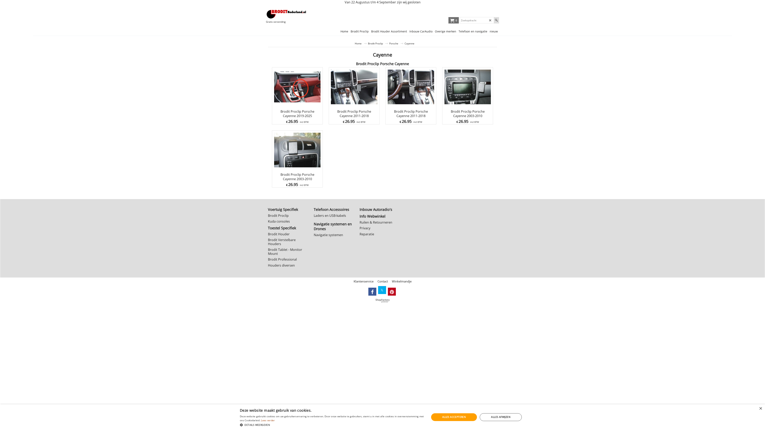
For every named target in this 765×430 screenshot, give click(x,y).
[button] (332, 424)
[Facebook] (372, 292)
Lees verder (268, 420)
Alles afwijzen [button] (500, 417)
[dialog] (382, 417)
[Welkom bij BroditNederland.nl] (286, 14)
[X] (382, 290)
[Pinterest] (392, 292)
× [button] (760, 408)
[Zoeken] (496, 20)
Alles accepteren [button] (454, 417)
